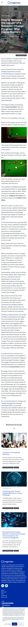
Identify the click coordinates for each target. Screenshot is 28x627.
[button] (2, 2)
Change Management (21, 55)
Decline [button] (20, 624)
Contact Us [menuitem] (4, 595)
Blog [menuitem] (2, 593)
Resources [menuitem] (3, 592)
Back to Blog (6, 15)
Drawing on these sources (9, 315)
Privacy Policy (21, 615)
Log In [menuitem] (2, 590)
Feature (16, 467)
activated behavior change (10, 74)
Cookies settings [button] (7, 624)
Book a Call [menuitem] (4, 597)
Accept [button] (14, 624)
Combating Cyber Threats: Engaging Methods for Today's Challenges (12, 493)
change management (8, 403)
